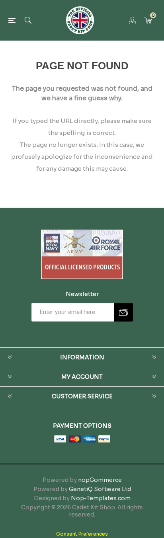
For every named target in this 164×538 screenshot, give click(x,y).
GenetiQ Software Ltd (100, 489)
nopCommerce (100, 479)
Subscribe (123, 312)
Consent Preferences (82, 534)
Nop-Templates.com (101, 498)
